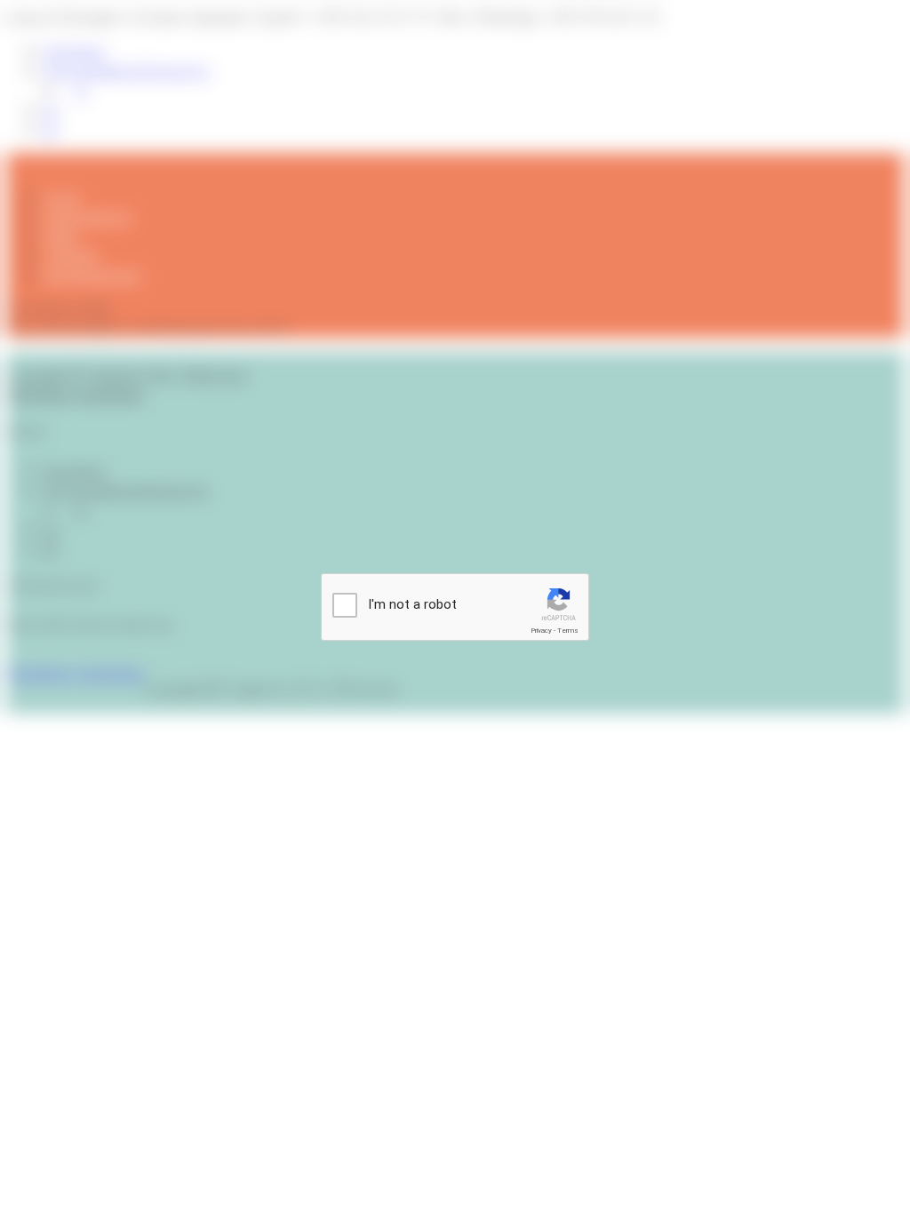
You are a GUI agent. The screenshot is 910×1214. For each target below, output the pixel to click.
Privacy (541, 631)
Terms (568, 631)
